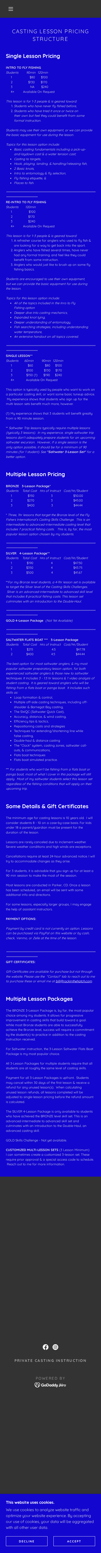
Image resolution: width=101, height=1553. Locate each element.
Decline (27, 1541)
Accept (74, 1541)
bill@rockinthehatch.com (74, 981)
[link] (45, 1347)
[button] (11, 9)
